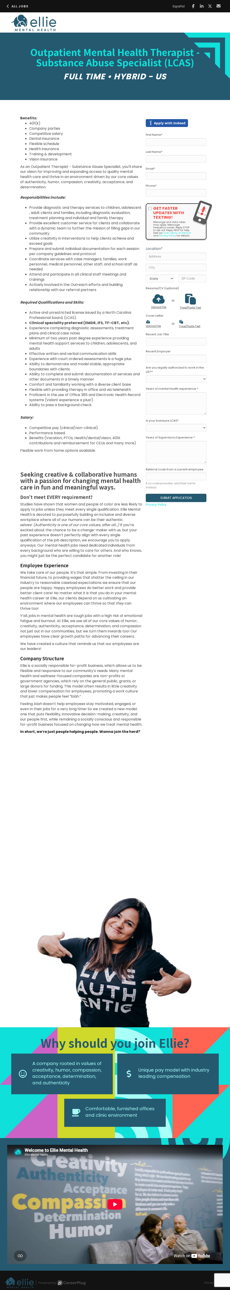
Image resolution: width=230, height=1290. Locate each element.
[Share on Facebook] (193, 6)
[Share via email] (218, 6)
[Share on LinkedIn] (201, 6)
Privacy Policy (167, 235)
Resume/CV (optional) (162, 288)
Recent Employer (158, 351)
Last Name (154, 152)
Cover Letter (155, 316)
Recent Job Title (157, 334)
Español (179, 6)
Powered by (47, 1283)
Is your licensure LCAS (162, 421)
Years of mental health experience (172, 389)
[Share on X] (210, 6)
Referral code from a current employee (174, 469)
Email (150, 169)
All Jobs (19, 6)
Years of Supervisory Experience (170, 438)
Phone (151, 186)
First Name (154, 135)
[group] (115, 958)
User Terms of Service (177, 233)
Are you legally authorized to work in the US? (175, 370)
